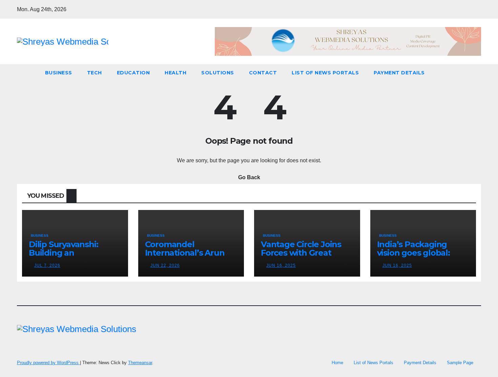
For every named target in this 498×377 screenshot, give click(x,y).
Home (337, 362)
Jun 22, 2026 (165, 265)
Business (58, 73)
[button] (476, 72)
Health (175, 73)
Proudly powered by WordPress (48, 362)
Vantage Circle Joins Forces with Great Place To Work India (301, 252)
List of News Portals (325, 73)
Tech (94, 73)
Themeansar (140, 362)
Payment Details (399, 73)
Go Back (249, 177)
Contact (263, 73)
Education (133, 73)
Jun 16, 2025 (281, 265)
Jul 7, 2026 (47, 265)
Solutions (217, 73)
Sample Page (460, 362)
